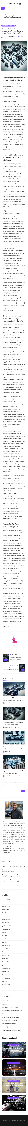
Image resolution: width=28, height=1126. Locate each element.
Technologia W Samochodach (11, 1030)
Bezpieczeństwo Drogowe (10, 1007)
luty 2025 (4, 952)
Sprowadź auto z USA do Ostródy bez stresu (13, 866)
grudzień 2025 (6, 919)
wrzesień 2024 (6, 968)
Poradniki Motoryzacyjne (9, 1024)
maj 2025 (4, 942)
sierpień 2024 (5, 971)
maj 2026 (4, 903)
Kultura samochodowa (9, 1014)
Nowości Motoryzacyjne (9, 1020)
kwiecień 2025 (6, 945)
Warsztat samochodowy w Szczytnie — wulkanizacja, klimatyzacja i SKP (14, 1103)
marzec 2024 (5, 988)
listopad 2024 (5, 961)
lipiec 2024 (5, 975)
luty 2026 (4, 912)
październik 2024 (6, 965)
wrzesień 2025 (6, 929)
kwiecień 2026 (6, 906)
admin (5, 37)
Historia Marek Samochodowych (12, 1010)
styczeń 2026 (5, 916)
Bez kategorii (6, 1004)
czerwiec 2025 (6, 939)
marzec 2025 (5, 948)
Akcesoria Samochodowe (10, 1001)
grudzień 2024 (6, 958)
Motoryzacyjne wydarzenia (8, 25)
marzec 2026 (5, 909)
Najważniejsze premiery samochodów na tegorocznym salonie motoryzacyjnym (13, 773)
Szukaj (5, 785)
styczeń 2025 (5, 955)
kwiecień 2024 (6, 984)
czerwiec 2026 (6, 899)
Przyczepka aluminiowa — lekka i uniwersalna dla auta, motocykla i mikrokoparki (14, 1085)
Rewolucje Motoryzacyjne (10, 1027)
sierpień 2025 (5, 932)
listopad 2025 (5, 922)
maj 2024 (4, 981)
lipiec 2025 (5, 935)
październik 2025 (6, 926)
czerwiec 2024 (6, 978)
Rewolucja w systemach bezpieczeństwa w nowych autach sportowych (12, 749)
